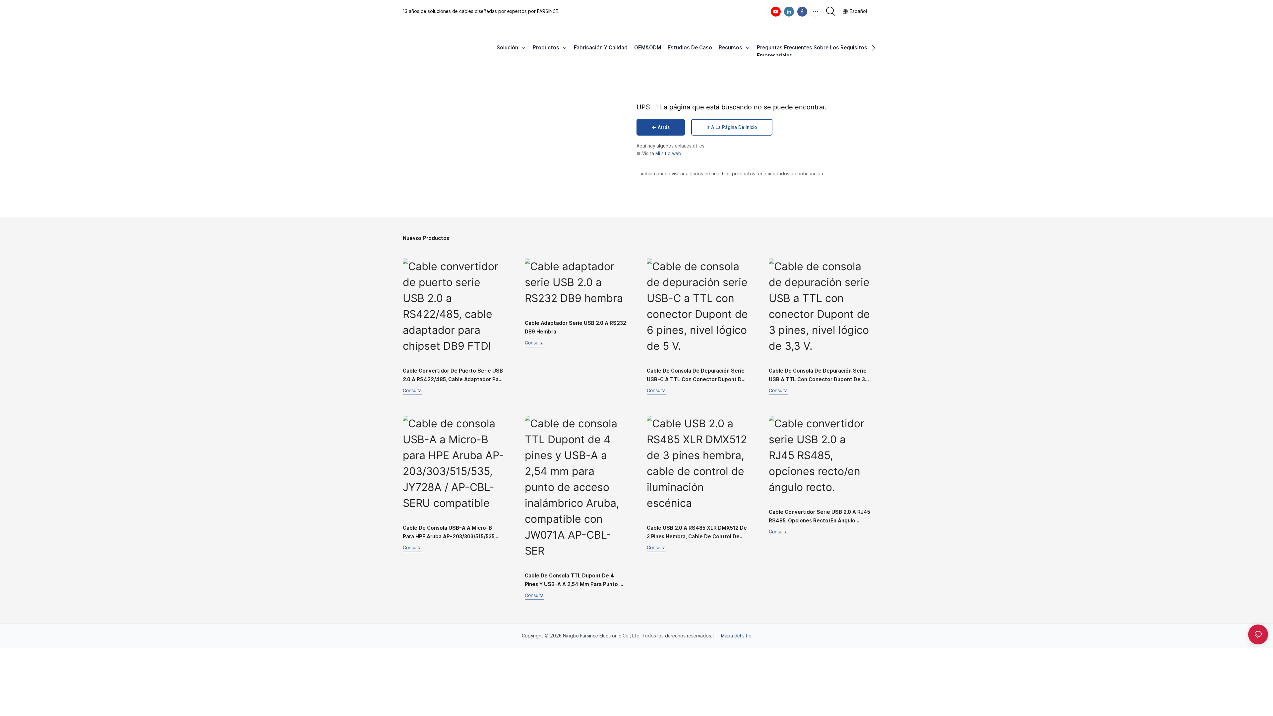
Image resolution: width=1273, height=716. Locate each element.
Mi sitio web (668, 153)
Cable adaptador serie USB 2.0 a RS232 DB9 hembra (575, 327)
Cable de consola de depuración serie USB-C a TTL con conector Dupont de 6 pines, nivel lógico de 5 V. (696, 376)
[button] (873, 48)
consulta (412, 390)
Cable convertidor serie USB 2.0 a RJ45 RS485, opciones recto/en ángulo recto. (819, 517)
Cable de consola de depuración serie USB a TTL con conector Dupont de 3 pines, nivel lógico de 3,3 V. (818, 376)
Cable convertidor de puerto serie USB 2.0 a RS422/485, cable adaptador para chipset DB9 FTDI (453, 376)
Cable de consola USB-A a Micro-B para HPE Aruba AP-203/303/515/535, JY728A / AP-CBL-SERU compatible (449, 533)
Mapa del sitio (736, 635)
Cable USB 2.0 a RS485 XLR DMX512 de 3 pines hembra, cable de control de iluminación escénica (697, 533)
